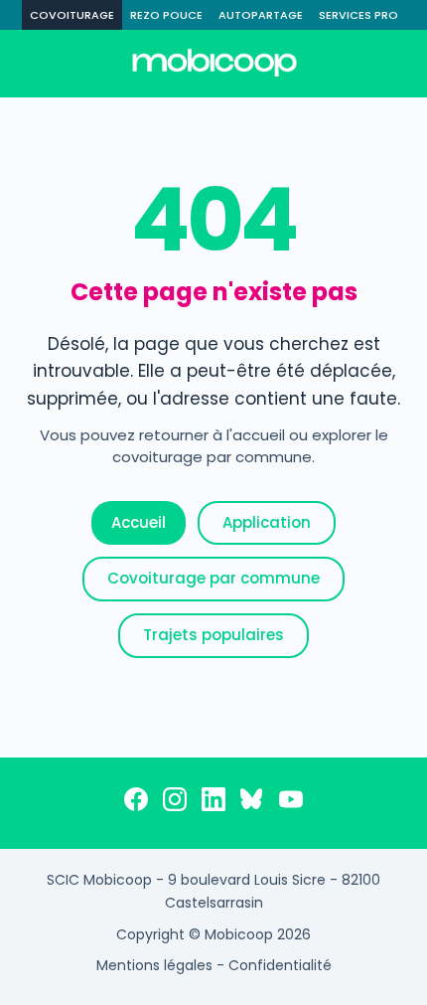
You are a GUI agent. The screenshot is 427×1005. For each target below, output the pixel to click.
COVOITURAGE (72, 15)
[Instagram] (175, 803)
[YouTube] (291, 803)
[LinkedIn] (213, 803)
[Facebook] (136, 803)
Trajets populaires (213, 634)
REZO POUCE (166, 15)
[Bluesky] (252, 803)
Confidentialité (280, 965)
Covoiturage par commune (213, 578)
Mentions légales (154, 965)
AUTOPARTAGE (260, 15)
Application (266, 522)
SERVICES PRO (358, 15)
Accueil (138, 522)
